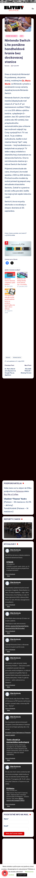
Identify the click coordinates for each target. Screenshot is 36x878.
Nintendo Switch (17, 357)
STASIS (9, 562)
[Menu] (33, 8)
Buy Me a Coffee (11, 494)
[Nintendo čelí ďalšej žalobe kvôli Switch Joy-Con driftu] (22, 275)
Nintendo (8, 357)
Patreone (20, 491)
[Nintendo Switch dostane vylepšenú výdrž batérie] (10, 275)
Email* (6, 826)
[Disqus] (18, 402)
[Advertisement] (18, 334)
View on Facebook (10, 574)
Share (8, 576)
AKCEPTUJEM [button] (22, 875)
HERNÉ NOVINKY (11, 36)
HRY (21, 36)
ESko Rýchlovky (15, 550)
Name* (6, 819)
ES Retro (10, 788)
